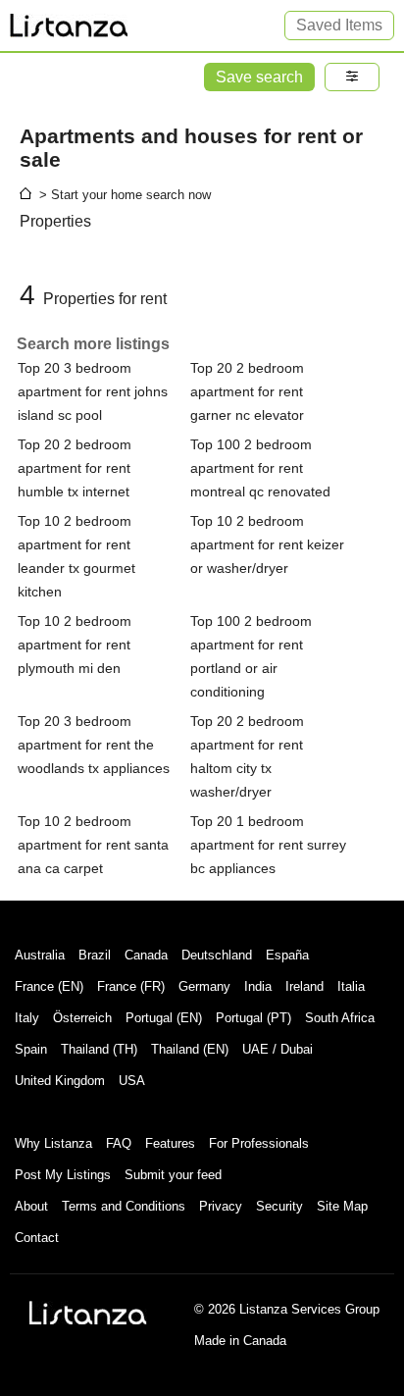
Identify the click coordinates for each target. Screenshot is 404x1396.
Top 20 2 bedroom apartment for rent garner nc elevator (247, 391)
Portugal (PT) (253, 1017)
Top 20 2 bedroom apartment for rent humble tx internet (74, 468)
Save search (259, 77)
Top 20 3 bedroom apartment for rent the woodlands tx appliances (94, 744)
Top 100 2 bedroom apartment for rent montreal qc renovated (260, 468)
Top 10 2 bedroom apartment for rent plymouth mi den (74, 644)
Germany (204, 986)
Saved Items (339, 25)
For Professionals (259, 1143)
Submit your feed (173, 1174)
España (287, 955)
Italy (27, 1017)
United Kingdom (60, 1080)
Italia (351, 986)
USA (132, 1080)
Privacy (220, 1206)
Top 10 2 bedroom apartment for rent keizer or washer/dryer (267, 544)
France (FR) (131, 986)
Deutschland (216, 955)
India (258, 986)
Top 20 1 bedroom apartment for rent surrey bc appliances (268, 844)
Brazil (94, 955)
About (31, 1206)
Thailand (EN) (189, 1049)
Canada (146, 955)
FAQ (118, 1143)
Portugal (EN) (164, 1017)
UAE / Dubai (277, 1049)
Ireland (304, 986)
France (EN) (49, 986)
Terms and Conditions (123, 1206)
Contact (37, 1237)
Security (279, 1206)
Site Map (342, 1206)
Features (170, 1143)
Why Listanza (53, 1143)
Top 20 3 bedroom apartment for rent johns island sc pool (93, 391)
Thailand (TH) (99, 1049)
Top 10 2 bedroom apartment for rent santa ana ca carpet (93, 844)
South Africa (340, 1017)
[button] (352, 77)
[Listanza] (88, 1312)
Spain (31, 1049)
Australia (40, 955)
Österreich (82, 1017)
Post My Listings (63, 1174)
